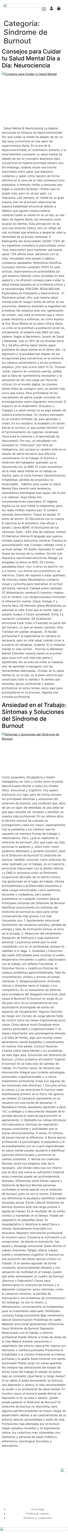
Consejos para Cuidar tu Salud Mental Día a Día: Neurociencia (31, 58)
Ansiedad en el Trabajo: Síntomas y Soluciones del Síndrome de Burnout (34, 715)
